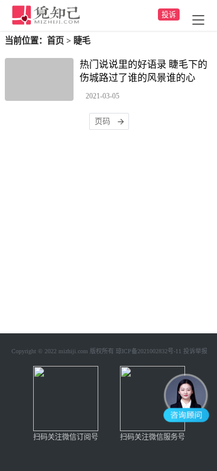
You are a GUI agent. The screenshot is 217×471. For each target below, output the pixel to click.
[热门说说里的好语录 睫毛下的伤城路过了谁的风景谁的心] (39, 79)
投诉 (169, 15)
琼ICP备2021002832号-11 (148, 351)
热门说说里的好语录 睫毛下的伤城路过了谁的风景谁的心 (143, 71)
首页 (55, 40)
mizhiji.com (73, 351)
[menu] (198, 20)
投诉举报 (195, 351)
